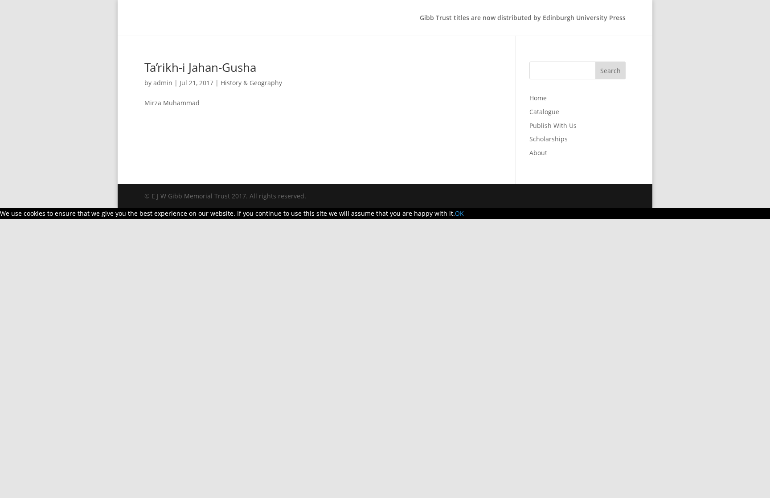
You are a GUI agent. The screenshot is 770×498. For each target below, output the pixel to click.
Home (538, 98)
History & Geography (251, 82)
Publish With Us (553, 125)
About (538, 152)
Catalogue (544, 111)
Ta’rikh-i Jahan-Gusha (200, 67)
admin (162, 82)
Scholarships (548, 139)
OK (459, 213)
